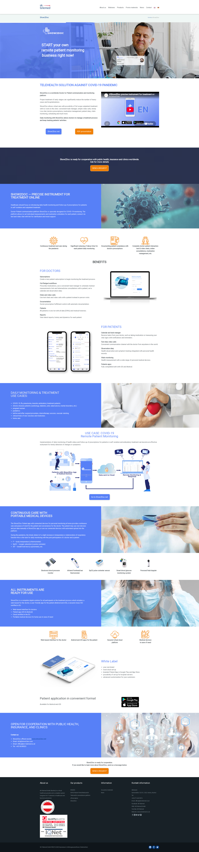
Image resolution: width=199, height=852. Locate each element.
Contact (149, 8)
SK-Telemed (141, 803)
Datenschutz (84, 847)
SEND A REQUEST (99, 168)
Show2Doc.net (54, 131)
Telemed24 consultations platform (80, 795)
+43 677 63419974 (137, 798)
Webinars (111, 8)
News (142, 8)
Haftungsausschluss (73, 847)
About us (103, 8)
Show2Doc (73, 801)
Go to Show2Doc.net (99, 497)
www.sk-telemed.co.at (143, 812)
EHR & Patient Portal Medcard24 (79, 792)
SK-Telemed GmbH (140, 806)
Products (120, 8)
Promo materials (132, 8)
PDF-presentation (84, 131)
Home (149, 17)
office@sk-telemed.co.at (142, 801)
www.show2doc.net (39, 739)
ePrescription (74, 798)
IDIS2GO (72, 790)
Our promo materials (107, 790)
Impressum (62, 847)
